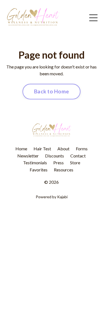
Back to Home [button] (51, 91)
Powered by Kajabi (52, 196)
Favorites (39, 169)
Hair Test (42, 148)
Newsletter (28, 155)
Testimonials (35, 162)
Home (21, 148)
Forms (82, 148)
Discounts (54, 155)
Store (75, 162)
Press (58, 162)
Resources (63, 169)
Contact (78, 155)
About (63, 148)
